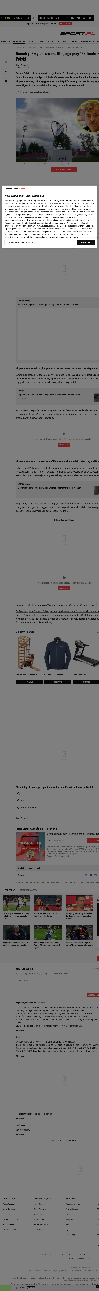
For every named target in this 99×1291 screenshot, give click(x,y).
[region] (49, 216)
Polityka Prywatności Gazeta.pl (38, 237)
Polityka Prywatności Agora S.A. (65, 237)
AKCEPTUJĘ (86, 243)
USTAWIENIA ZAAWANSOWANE (21, 243)
